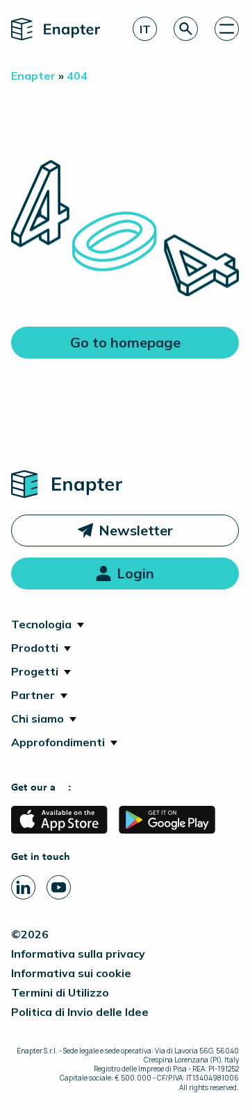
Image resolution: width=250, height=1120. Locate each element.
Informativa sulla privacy (78, 953)
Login (135, 573)
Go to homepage (125, 342)
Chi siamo (37, 718)
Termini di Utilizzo (60, 992)
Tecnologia (41, 624)
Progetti (34, 671)
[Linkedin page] (23, 887)
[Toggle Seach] (186, 29)
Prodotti (34, 648)
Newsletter (136, 530)
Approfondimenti (58, 742)
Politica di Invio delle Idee (80, 1012)
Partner (33, 695)
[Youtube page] (59, 887)
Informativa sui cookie (71, 973)
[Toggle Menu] (227, 29)
